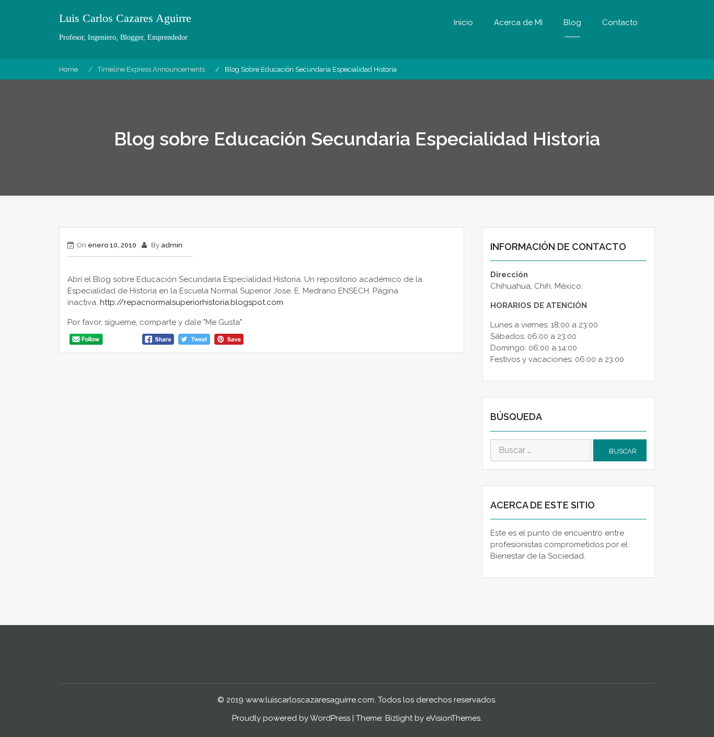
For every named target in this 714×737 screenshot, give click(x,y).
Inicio (463, 22)
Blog (572, 22)
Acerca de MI (518, 22)
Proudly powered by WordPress (291, 718)
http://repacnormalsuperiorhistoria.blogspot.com (191, 302)
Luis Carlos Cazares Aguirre (125, 18)
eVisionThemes (453, 718)
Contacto (620, 22)
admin (171, 245)
